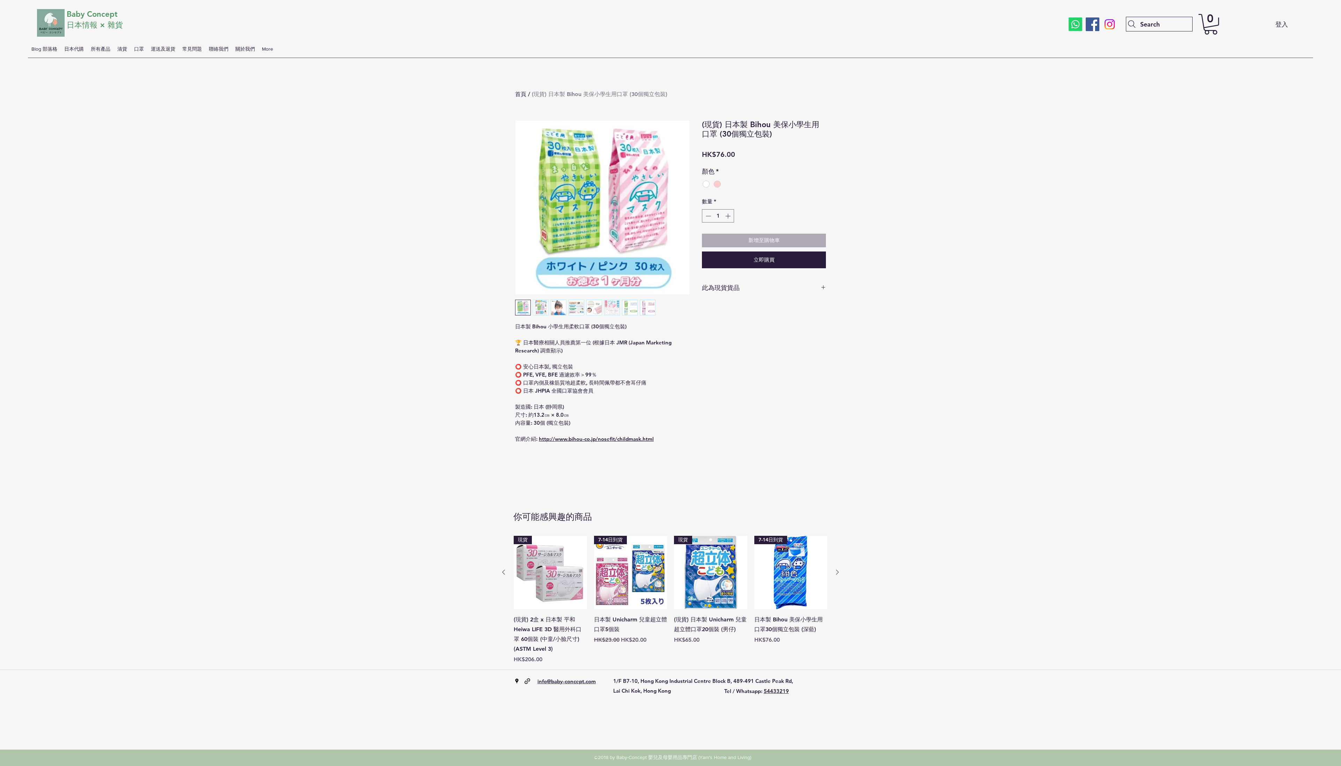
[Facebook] (1092, 24)
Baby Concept (92, 14)
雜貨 (116, 25)
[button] (1211, 24)
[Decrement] (707, 216)
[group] (670, 599)
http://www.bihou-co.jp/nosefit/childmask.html (596, 439)
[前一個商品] (503, 572)
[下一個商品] (837, 572)
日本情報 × (87, 25)
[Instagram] (1109, 24)
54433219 (776, 691)
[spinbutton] (718, 216)
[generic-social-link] (527, 681)
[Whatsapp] (1075, 24)
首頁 (520, 94)
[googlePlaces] (516, 681)
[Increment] (728, 216)
